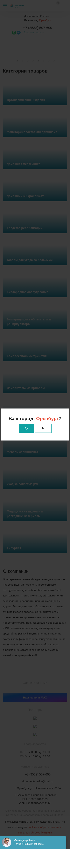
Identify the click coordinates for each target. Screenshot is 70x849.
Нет (43, 428)
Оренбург (47, 418)
